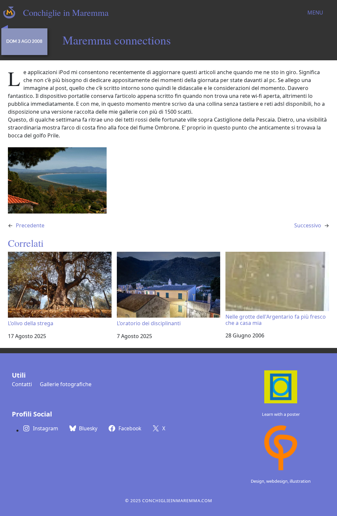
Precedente (30, 225)
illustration (300, 481)
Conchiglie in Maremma (66, 12)
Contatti (22, 384)
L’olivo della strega (30, 323)
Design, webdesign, (270, 481)
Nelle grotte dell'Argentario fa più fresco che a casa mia (275, 319)
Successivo (307, 225)
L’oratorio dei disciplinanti (149, 323)
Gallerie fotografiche (65, 384)
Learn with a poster (281, 414)
